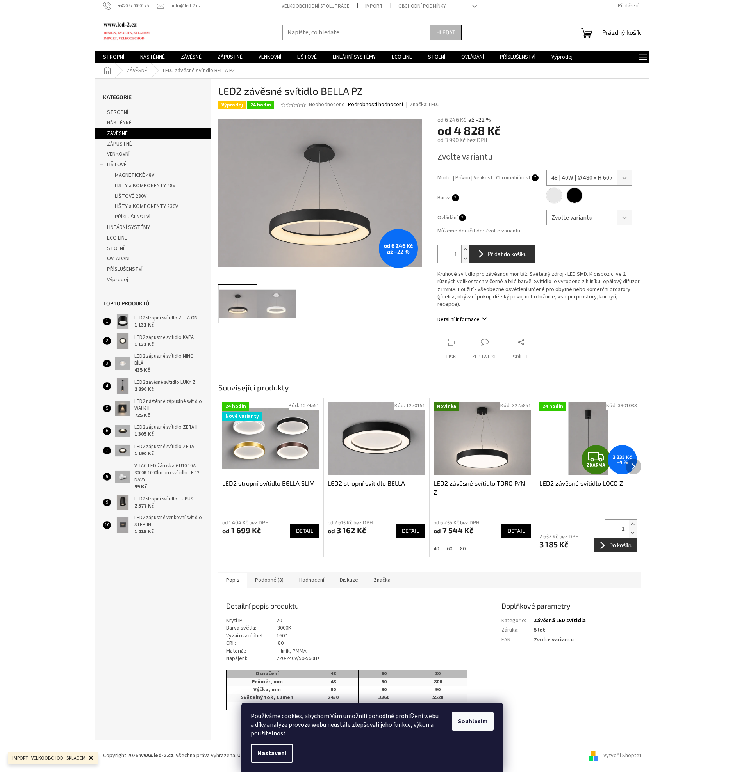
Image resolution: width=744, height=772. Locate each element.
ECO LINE (117, 238)
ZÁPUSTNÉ (119, 144)
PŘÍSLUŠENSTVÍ (132, 217)
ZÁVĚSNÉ (117, 133)
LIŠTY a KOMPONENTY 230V (146, 206)
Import (374, 6)
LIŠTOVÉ (117, 165)
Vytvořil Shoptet (622, 756)
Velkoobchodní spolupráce (316, 6)
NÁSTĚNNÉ (119, 123)
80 (463, 549)
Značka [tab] (382, 580)
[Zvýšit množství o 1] (465, 249)
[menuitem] (113, 57)
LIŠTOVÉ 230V (130, 196)
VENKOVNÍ (118, 154)
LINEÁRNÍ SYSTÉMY (128, 227)
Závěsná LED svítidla (560, 621)
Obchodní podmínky (422, 6)
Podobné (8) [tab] (269, 580)
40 (436, 549)
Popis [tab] (232, 580)
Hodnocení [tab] (311, 580)
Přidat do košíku (507, 253)
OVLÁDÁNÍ (118, 259)
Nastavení (271, 753)
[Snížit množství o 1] (465, 258)
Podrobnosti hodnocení (375, 104)
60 (449, 549)
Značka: (425, 104)
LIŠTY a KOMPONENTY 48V (145, 186)
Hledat (445, 32)
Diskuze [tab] (349, 580)
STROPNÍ (117, 112)
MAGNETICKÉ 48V (134, 175)
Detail (304, 530)
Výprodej (117, 280)
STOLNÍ (115, 248)
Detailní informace (458, 319)
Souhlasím (473, 721)
